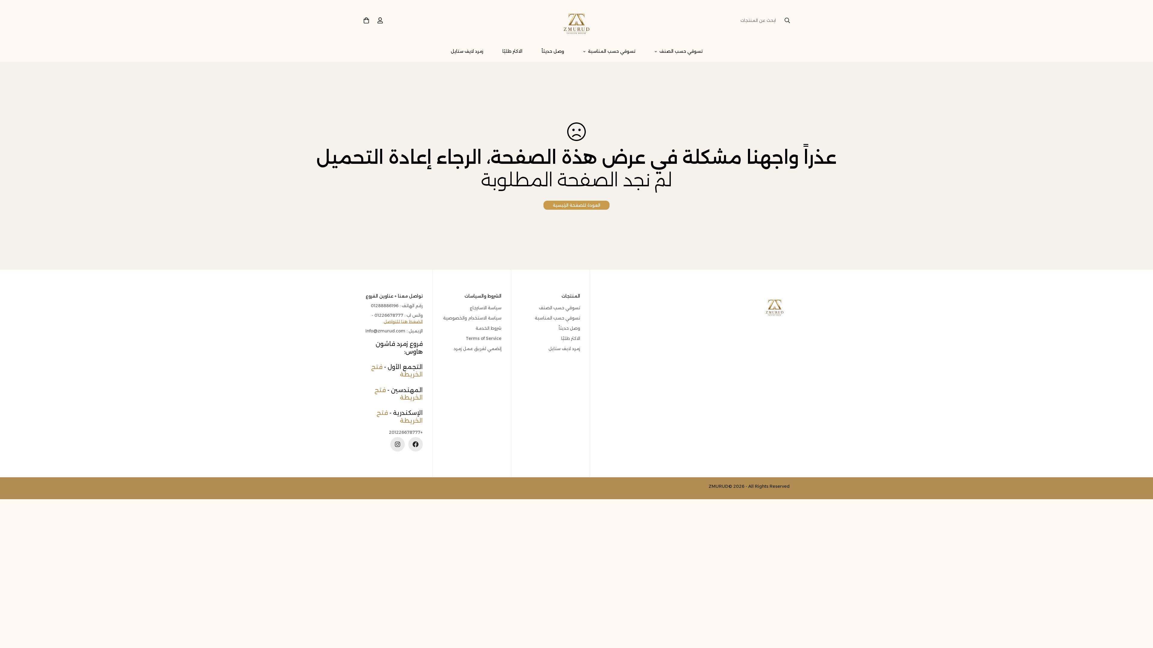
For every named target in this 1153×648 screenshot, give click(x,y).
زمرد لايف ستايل (467, 51)
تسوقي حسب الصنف (681, 51)
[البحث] (787, 20)
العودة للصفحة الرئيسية (576, 205)
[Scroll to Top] (12, 615)
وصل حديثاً (553, 51)
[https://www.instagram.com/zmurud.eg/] (397, 444)
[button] (366, 20)
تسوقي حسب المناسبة (611, 51)
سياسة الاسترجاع (485, 307)
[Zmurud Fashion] (576, 20)
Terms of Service (483, 338)
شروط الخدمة (488, 328)
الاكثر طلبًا (512, 51)
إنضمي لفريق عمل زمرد (477, 348)
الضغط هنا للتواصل (403, 321)
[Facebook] (415, 444)
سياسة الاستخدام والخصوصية (472, 318)
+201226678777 (406, 432)
